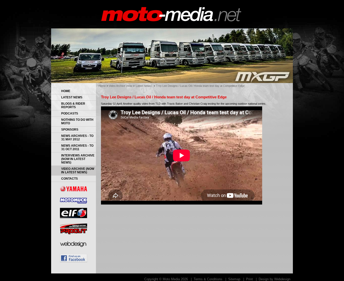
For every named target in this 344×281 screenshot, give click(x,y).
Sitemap (234, 279)
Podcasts (69, 113)
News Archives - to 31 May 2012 (77, 137)
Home (65, 91)
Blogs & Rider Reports (73, 105)
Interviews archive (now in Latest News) (77, 159)
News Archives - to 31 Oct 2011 (77, 147)
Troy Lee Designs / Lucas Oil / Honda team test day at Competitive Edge (200, 85)
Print (249, 279)
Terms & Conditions (208, 279)
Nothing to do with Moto (77, 121)
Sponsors (69, 129)
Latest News (71, 97)
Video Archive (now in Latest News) (77, 170)
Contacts (69, 178)
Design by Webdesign (274, 279)
